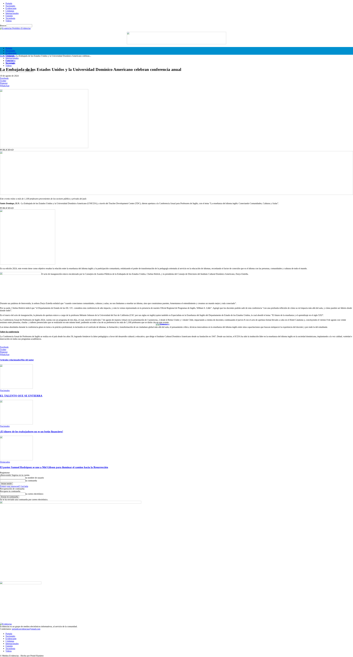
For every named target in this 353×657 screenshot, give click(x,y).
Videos (9, 21)
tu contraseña (31, 480)
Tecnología (10, 18)
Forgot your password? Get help (14, 486)
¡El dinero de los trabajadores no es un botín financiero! (31, 431)
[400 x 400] (27, 264)
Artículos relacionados (10, 360)
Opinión (9, 16)
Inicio (2, 56)
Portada (9, 3)
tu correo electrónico (34, 494)
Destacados (10, 56)
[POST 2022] (176, 194)
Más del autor (27, 360)
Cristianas (10, 11)
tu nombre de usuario (35, 478)
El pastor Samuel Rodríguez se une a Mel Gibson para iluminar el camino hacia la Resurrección (54, 467)
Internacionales (12, 13)
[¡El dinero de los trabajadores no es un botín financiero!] (16, 424)
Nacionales (10, 6)
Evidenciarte (11, 8)
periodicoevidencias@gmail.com (26, 629)
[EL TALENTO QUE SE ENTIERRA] (16, 388)
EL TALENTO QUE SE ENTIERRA (21, 395)
